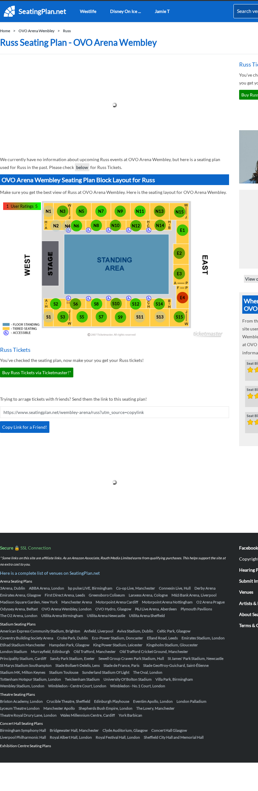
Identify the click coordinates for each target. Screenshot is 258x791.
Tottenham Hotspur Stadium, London (30, 679)
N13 (159, 211)
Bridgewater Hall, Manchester (74, 730)
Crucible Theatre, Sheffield (68, 701)
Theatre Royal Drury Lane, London (28, 715)
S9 (120, 317)
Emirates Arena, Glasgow (20, 595)
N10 (115, 225)
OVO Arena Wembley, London (67, 609)
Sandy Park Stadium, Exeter (72, 658)
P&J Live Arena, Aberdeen (156, 609)
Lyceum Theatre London (20, 708)
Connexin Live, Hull (175, 588)
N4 (67, 226)
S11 (139, 316)
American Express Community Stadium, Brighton (40, 631)
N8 (96, 225)
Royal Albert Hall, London (71, 737)
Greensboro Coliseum (107, 595)
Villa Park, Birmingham (174, 679)
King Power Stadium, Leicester (118, 645)
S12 (135, 303)
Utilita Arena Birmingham (62, 615)
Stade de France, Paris (121, 665)
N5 (81, 211)
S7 (101, 316)
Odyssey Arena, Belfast (19, 609)
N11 (140, 211)
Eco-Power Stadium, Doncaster (117, 638)
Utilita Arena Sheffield (147, 615)
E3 (179, 273)
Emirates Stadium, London (203, 638)
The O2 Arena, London (18, 615)
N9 (120, 211)
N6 (76, 225)
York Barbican (130, 715)
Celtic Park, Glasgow (173, 631)
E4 (182, 297)
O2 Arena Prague (210, 602)
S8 (96, 303)
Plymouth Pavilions (196, 609)
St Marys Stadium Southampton (26, 665)
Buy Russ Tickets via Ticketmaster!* (36, 372)
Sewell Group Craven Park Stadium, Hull (131, 658)
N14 (160, 225)
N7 (101, 211)
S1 (48, 316)
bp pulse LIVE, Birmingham (90, 588)
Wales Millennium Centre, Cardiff (87, 715)
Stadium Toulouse (63, 672)
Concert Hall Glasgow (169, 730)
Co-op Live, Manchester (135, 588)
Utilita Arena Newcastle (106, 615)
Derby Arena (205, 588)
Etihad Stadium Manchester (22, 645)
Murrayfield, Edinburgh (50, 651)
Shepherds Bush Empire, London (105, 708)
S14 (159, 303)
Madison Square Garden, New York (29, 602)
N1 (48, 211)
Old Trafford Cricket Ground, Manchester (154, 651)
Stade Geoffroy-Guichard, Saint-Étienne (176, 665)
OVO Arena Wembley (36, 30)
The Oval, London (147, 672)
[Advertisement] (114, 105)
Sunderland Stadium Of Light (105, 672)
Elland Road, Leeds (162, 638)
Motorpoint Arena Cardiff (117, 602)
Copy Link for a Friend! (24, 427)
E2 (179, 253)
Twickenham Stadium (82, 679)
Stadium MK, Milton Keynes (22, 672)
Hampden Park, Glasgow (69, 645)
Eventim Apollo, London (153, 701)
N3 (62, 211)
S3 (62, 316)
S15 (179, 316)
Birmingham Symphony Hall (23, 730)
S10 (116, 303)
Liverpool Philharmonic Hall (23, 737)
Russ (67, 30)
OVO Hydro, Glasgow (113, 609)
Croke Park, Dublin (72, 638)
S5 (82, 316)
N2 (56, 225)
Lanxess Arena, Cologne (148, 595)
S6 (75, 303)
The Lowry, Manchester (155, 708)
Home (5, 30)
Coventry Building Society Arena (26, 638)
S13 (160, 316)
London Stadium (13, 651)
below (82, 167)
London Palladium (191, 701)
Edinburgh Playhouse (111, 701)
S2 (55, 303)
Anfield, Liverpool (98, 631)
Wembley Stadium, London (22, 685)
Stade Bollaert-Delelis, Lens (77, 665)
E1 (182, 230)
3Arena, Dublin (12, 588)
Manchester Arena (76, 602)
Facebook (248, 547)
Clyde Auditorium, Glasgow (125, 730)
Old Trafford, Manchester (95, 651)
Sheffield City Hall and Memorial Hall (174, 737)
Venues (246, 592)
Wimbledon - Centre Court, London (77, 685)
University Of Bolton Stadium (128, 679)
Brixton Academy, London (21, 701)
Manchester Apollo (59, 708)
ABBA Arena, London (46, 588)
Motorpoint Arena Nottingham (167, 602)
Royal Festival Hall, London (118, 737)
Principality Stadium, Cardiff (23, 658)
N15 (180, 211)
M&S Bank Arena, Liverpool (193, 595)
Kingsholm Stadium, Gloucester (172, 645)
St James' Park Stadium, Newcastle (195, 658)
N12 (136, 225)
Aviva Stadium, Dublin (135, 631)
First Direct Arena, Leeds (65, 595)
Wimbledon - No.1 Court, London (137, 685)
